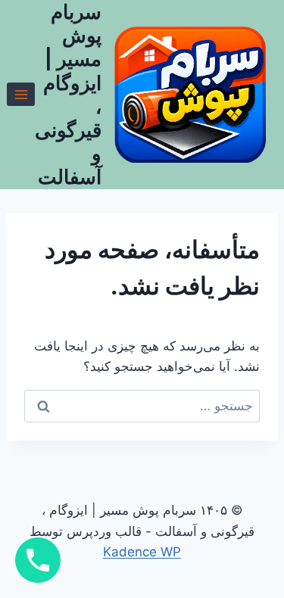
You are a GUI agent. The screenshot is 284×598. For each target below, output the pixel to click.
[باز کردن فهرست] (21, 94)
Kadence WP (142, 551)
